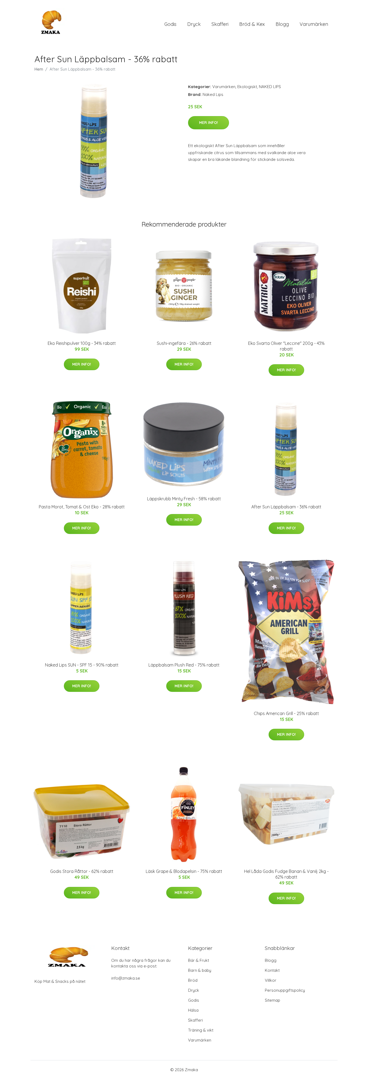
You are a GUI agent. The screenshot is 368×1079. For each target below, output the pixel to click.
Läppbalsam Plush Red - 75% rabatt (184, 665)
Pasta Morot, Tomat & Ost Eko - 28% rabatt (82, 506)
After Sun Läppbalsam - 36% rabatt (286, 506)
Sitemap (272, 1000)
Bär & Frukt (198, 960)
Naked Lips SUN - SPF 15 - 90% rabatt (82, 665)
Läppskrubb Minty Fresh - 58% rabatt (184, 498)
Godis (170, 24)
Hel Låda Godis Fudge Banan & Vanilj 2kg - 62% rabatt (286, 874)
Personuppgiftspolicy (285, 990)
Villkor (270, 980)
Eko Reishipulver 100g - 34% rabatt (82, 343)
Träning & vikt (200, 1030)
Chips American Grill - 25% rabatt (286, 713)
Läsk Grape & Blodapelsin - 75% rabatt (184, 871)
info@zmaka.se (125, 978)
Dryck (194, 24)
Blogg (282, 24)
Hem (38, 69)
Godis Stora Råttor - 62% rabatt (81, 871)
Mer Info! (208, 122)
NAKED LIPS (270, 86)
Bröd (192, 980)
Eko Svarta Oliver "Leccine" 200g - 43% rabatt (286, 346)
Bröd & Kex (252, 24)
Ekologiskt (247, 86)
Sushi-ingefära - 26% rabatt (184, 343)
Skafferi (219, 24)
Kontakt (272, 970)
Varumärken (314, 24)
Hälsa (193, 1010)
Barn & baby (199, 970)
